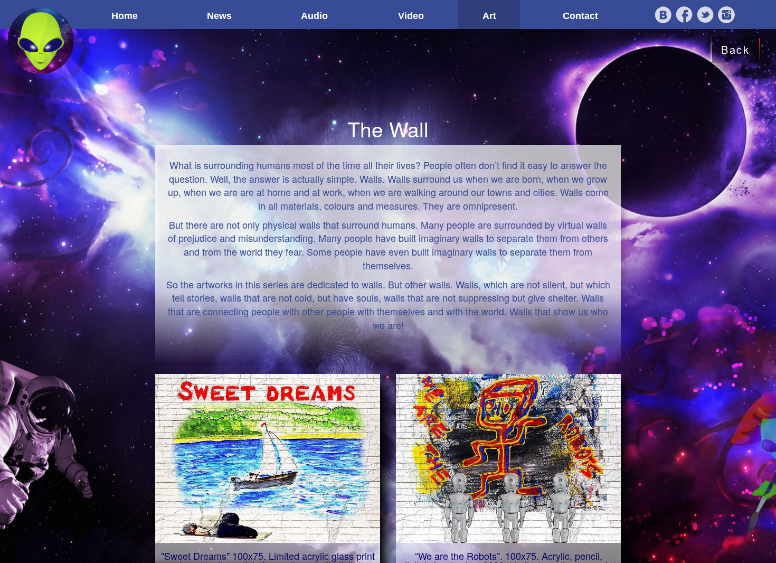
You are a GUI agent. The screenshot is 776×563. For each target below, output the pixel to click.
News (219, 16)
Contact (580, 16)
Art (489, 16)
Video (411, 16)
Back (735, 49)
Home (124, 16)
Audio (314, 16)
